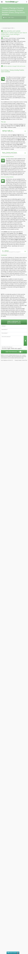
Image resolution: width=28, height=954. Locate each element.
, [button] (8, 131)
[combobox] (14, 347)
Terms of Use (24, 360)
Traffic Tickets (11, 17)
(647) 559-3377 (16, 62)
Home (5, 17)
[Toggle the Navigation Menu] (1, 1)
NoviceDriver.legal (5, 63)
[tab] (14, 131)
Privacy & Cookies (18, 360)
